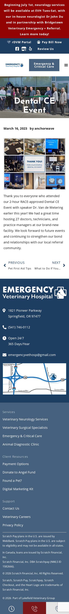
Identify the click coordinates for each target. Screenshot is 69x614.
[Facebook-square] (17, 49)
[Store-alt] (24, 49)
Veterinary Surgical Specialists (25, 427)
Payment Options (16, 464)
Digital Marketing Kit (18, 489)
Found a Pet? (12, 480)
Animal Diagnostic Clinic (21, 444)
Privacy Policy (13, 525)
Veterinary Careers (17, 517)
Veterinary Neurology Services (25, 419)
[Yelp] (30, 49)
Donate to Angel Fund (19, 472)
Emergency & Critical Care (22, 436)
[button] (66, 65)
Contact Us (11, 508)
